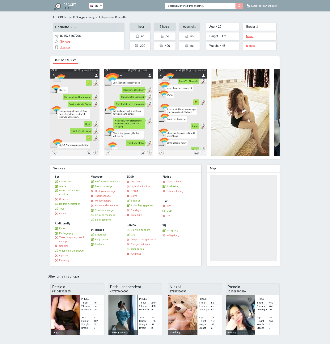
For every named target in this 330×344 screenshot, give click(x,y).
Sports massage (104, 210)
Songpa (80, 17)
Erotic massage (103, 186)
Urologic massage (105, 191)
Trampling (136, 215)
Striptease (100, 234)
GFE (133, 234)
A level (62, 186)
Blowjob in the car (141, 244)
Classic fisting (174, 181)
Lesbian (99, 244)
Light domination (140, 186)
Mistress (136, 181)
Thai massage (103, 195)
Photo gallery (65, 60)
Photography (66, 233)
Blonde (250, 46)
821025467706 (70, 36)
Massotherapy (103, 200)
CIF (168, 215)
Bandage (136, 210)
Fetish (62, 213)
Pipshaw (64, 255)
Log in (264, 5)
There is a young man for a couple (72, 239)
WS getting (173, 235)
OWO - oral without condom (69, 192)
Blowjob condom (140, 229)
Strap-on (136, 200)
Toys (61, 208)
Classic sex (65, 181)
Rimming (64, 260)
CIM (169, 206)
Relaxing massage (105, 215)
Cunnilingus (137, 249)
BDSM (134, 191)
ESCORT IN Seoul (63, 17)
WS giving (172, 230)
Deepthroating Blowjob (144, 239)
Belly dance (101, 239)
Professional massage (107, 181)
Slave (134, 195)
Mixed (249, 36)
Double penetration (69, 203)
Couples (63, 245)
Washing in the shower (71, 250)
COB (169, 210)
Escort (62, 228)
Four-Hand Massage (106, 205)
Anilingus (136, 253)
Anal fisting (173, 186)
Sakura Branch (103, 219)
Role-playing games (142, 205)
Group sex (64, 199)
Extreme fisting (175, 191)
